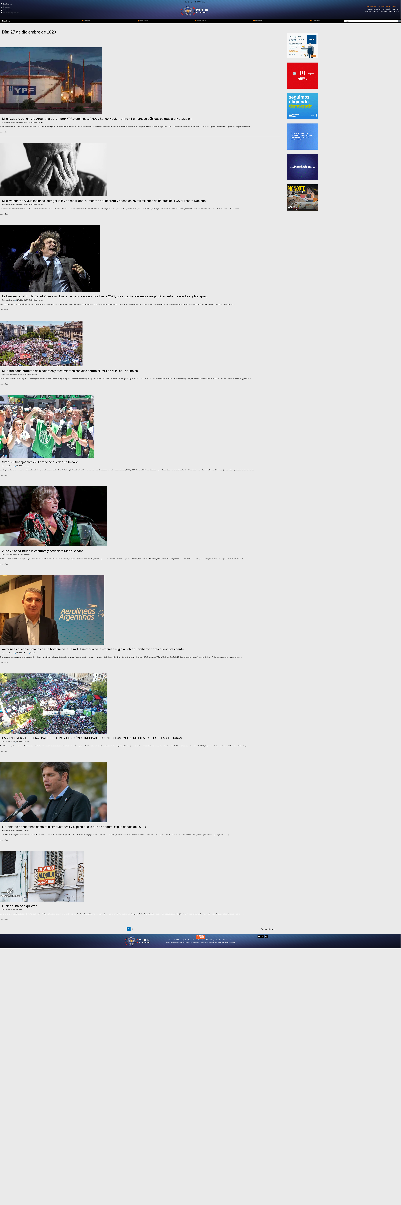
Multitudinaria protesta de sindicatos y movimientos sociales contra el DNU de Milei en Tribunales (70, 371)
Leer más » (4, 132)
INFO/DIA (19, 122)
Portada (40, 122)
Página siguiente (268, 929)
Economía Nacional (8, 122)
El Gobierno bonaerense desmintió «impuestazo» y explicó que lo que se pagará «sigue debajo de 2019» (74, 827)
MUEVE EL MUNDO (30, 122)
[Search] (399, 21)
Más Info (20, 555)
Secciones (6, 21)
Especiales (5, 374)
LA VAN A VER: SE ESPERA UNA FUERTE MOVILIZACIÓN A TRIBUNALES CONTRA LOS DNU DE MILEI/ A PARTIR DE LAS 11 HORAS (92, 738)
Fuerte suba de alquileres (19, 906)
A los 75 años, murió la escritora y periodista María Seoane (42, 551)
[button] (382, 7)
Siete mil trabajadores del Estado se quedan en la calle (40, 462)
